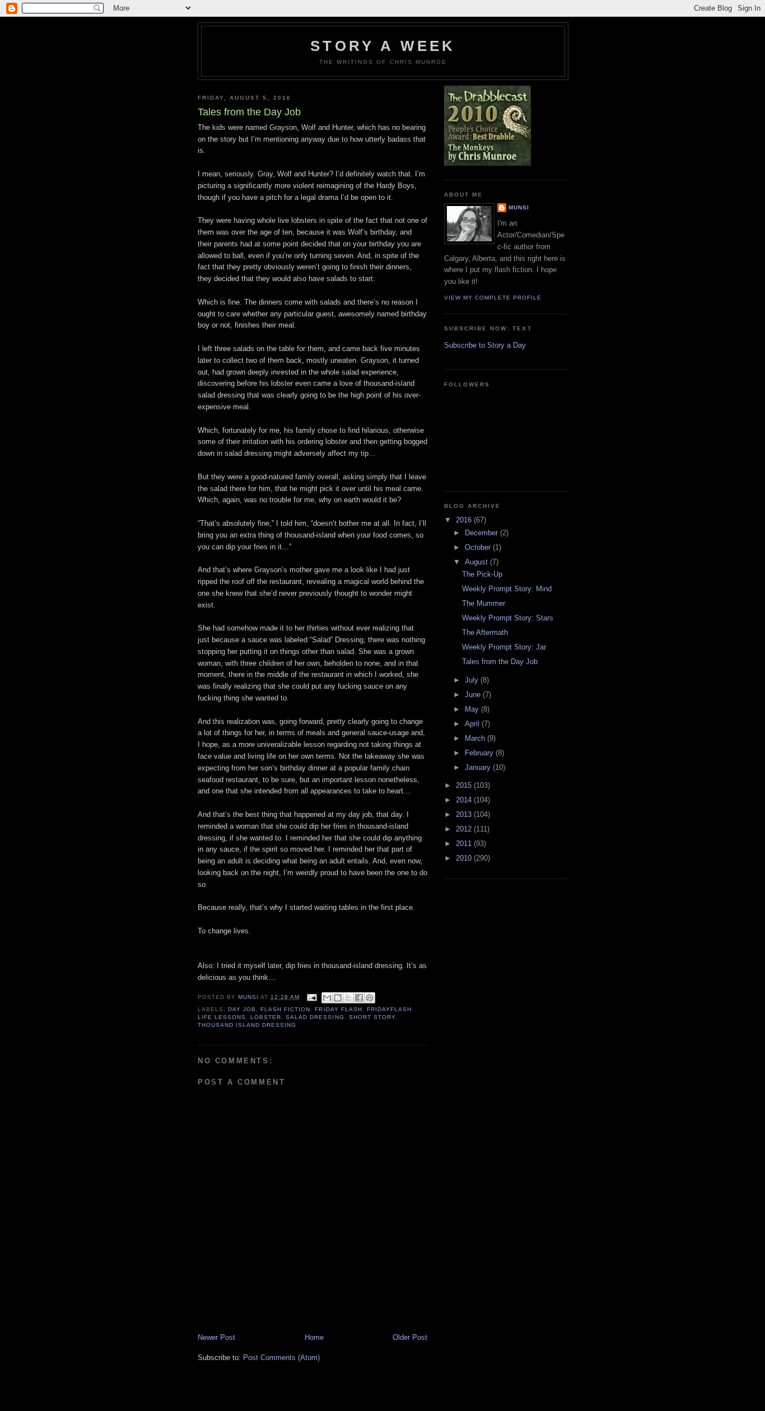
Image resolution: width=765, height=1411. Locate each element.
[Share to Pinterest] (369, 997)
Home (314, 1337)
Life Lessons (222, 1017)
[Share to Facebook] (359, 997)
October (479, 547)
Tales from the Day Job (500, 661)
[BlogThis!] (337, 997)
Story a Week (382, 46)
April (473, 723)
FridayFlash (389, 1009)
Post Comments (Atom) (281, 1357)
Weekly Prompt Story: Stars (507, 618)
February (480, 753)
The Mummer (483, 603)
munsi (519, 207)
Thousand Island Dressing (247, 1025)
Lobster (265, 1017)
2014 (465, 800)
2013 (465, 814)
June (474, 694)
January (479, 767)
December (482, 533)
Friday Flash (338, 1009)
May (473, 709)
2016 (465, 520)
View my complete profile (493, 298)
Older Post (410, 1337)
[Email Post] (311, 997)
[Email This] (327, 997)
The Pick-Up (482, 574)
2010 (465, 858)
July (473, 680)
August (477, 562)
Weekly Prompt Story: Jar (504, 647)
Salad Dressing (315, 1017)
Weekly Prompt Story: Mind (507, 589)
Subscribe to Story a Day (485, 345)
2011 (465, 843)
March (476, 738)
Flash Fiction (285, 1009)
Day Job (242, 1009)
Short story (372, 1017)
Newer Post (216, 1337)
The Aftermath (485, 632)
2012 (465, 829)
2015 (465, 785)
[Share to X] (348, 997)
